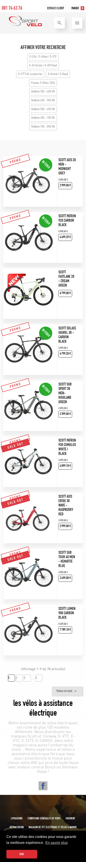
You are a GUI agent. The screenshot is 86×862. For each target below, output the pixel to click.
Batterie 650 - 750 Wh (43, 118)
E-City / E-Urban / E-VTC (43, 57)
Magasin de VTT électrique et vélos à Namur (53, 827)
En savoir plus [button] (56, 843)
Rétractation (17, 827)
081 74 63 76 (12, 8)
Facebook (43, 785)
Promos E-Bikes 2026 (43, 83)
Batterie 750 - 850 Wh (43, 127)
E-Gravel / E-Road (58, 74)
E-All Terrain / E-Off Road (43, 66)
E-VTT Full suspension (30, 74)
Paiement (70, 818)
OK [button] (21, 854)
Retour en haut (67, 691)
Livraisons (16, 818)
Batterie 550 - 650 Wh (43, 109)
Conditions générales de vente (44, 818)
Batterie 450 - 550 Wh (43, 100)
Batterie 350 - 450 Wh (43, 92)
